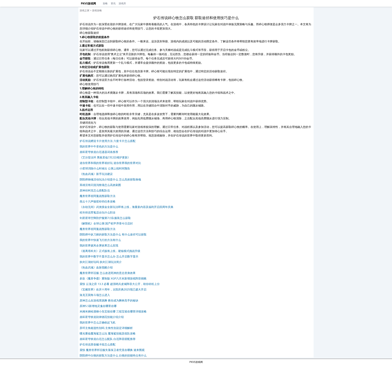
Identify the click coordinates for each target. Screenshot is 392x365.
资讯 (113, 3)
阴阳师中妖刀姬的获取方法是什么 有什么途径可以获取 (113, 234)
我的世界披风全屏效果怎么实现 (99, 245)
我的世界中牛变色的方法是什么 (99, 146)
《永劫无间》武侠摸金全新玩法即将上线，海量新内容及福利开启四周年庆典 (126, 207)
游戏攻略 (97, 10)
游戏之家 (84, 10)
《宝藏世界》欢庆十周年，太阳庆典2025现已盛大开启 (113, 289)
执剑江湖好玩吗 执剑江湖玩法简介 (101, 262)
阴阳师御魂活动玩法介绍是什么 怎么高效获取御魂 (110, 179)
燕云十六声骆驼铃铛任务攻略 (97, 201)
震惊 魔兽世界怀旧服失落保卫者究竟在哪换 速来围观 (112, 350)
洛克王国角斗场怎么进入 (95, 295)
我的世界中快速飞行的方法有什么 (100, 240)
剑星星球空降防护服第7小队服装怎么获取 (105, 218)
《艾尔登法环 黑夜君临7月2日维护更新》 (105, 157)
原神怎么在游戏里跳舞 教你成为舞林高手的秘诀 (109, 300)
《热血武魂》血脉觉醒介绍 (96, 267)
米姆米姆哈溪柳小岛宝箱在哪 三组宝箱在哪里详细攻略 (113, 311)
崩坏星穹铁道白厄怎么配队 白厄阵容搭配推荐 (108, 339)
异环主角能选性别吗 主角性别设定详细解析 (106, 328)
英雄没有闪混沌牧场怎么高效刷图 (100, 185)
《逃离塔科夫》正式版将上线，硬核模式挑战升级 (110, 251)
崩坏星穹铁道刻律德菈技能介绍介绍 (102, 317)
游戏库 (122, 3)
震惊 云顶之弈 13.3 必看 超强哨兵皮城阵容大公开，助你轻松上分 (120, 284)
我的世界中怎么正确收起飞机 (97, 322)
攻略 (105, 3)
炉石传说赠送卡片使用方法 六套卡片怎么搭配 (108, 141)
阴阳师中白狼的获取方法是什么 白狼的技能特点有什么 (113, 355)
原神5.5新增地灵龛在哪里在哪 (98, 306)
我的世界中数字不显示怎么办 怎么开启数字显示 (109, 256)
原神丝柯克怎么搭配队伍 (95, 190)
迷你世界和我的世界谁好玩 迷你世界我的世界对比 (110, 163)
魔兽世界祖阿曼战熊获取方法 (97, 196)
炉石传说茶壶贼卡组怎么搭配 (97, 344)
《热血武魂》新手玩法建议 (96, 174)
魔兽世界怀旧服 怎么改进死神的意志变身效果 (108, 273)
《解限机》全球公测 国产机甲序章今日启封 (106, 223)
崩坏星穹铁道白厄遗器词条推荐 (99, 152)
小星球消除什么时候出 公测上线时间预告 (105, 168)
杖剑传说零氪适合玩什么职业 (97, 212)
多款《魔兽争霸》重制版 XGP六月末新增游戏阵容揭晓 (113, 278)
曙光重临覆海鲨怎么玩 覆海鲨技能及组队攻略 (108, 333)
